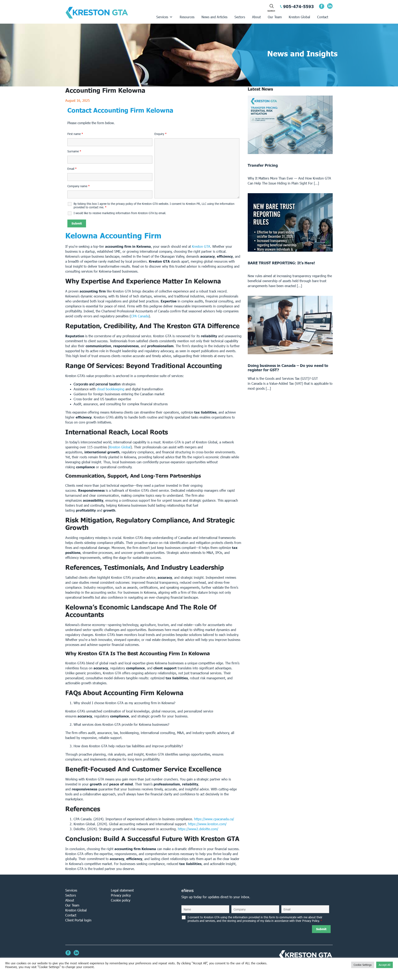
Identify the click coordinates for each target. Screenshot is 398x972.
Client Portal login (78, 920)
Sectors (239, 17)
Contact (322, 17)
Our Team (275, 17)
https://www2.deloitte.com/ (198, 829)
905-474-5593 (298, 6)
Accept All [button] (384, 964)
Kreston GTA (201, 246)
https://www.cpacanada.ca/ (214, 819)
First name (75, 134)
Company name (78, 186)
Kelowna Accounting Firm (113, 235)
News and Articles (214, 17)
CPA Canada (140, 316)
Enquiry (160, 134)
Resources (187, 17)
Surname (74, 151)
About (256, 17)
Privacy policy (121, 895)
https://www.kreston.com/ (207, 824)
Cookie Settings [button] (363, 964)
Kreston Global (299, 17)
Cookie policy (120, 900)
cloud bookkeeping (110, 389)
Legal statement (122, 890)
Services (162, 17)
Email (72, 168)
